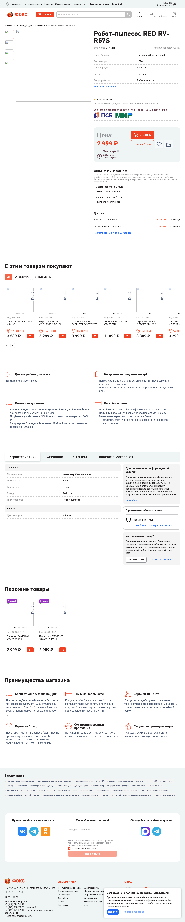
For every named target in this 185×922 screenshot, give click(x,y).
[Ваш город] (7, 4)
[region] (92, 277)
